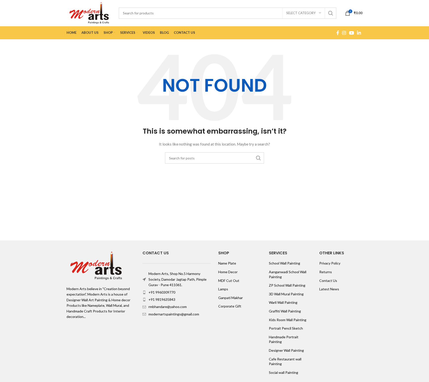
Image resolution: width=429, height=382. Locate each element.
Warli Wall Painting (283, 302)
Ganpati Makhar (230, 298)
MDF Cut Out (228, 280)
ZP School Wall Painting (287, 285)
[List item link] (177, 292)
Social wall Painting (283, 372)
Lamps (223, 289)
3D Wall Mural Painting (286, 294)
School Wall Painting (284, 263)
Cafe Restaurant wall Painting (285, 361)
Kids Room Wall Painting (287, 320)
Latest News (329, 289)
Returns (325, 272)
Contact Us (328, 280)
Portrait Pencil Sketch (286, 328)
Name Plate (227, 263)
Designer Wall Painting (286, 350)
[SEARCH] (330, 13)
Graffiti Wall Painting (285, 311)
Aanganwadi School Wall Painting (287, 274)
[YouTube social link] (352, 33)
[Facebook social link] (338, 33)
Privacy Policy (329, 263)
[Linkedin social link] (359, 33)
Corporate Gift (229, 306)
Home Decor (228, 272)
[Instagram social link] (344, 33)
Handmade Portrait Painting (283, 339)
